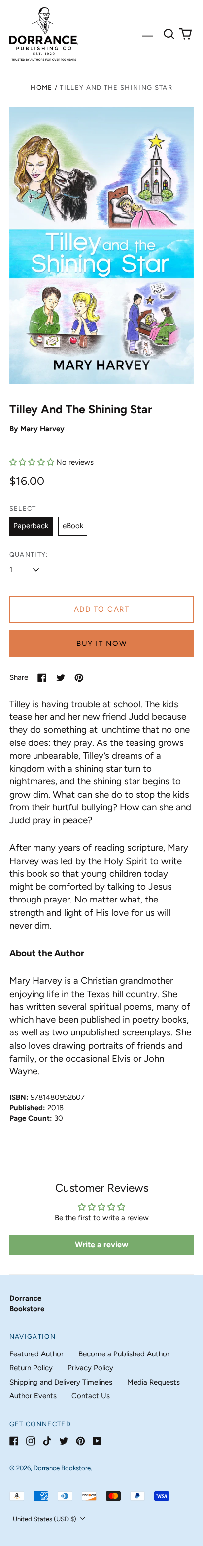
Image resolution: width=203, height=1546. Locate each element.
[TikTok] (47, 1441)
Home (41, 87)
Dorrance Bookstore (62, 1468)
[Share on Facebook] (42, 677)
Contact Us (90, 1395)
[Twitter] (63, 1441)
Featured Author (36, 1354)
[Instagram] (30, 1441)
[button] (169, 34)
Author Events (33, 1395)
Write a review (101, 1244)
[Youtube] (97, 1441)
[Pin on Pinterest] (79, 677)
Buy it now (101, 643)
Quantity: (28, 554)
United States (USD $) (45, 1519)
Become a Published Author (123, 1354)
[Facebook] (14, 1441)
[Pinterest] (80, 1441)
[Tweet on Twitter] (61, 677)
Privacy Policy (90, 1367)
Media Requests (153, 1382)
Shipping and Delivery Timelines (60, 1382)
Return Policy (31, 1367)
